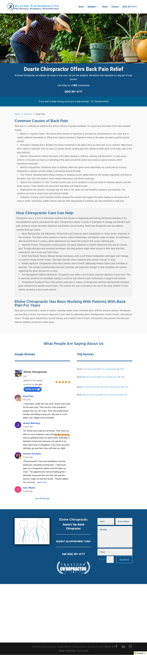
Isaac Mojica (29, 487)
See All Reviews (42, 498)
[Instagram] (130, 646)
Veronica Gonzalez (32, 453)
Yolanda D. (87, 394)
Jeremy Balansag (31, 423)
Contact (115, 7)
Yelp (122, 369)
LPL (87, 651)
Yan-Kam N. (87, 387)
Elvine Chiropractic (35, 372)
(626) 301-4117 (129, 7)
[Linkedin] (123, 646)
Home (81, 7)
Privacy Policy (71, 651)
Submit (124, 559)
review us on (31, 388)
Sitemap (61, 651)
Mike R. (85, 377)
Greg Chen (28, 396)
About (105, 7)
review (93, 369)
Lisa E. (85, 369)
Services (91, 7)
